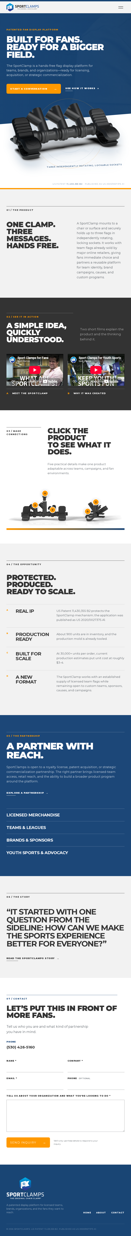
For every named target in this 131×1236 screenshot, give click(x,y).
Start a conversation (33, 89)
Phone (79, 1078)
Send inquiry (28, 1142)
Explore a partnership (27, 792)
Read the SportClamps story (32, 958)
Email (11, 1078)
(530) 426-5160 (20, 1047)
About (101, 1212)
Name (11, 1061)
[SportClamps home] (22, 7)
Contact (118, 1212)
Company (75, 1061)
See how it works (82, 88)
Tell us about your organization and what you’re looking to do (58, 1096)
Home (87, 1212)
